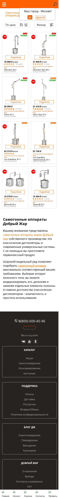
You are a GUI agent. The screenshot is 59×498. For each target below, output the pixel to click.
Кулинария (29, 450)
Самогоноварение (29, 363)
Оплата (29, 394)
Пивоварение (29, 440)
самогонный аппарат (32, 265)
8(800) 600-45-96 (31, 321)
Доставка (29, 399)
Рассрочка (29, 404)
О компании (29, 471)
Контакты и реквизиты (29, 481)
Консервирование (29, 368)
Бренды (29, 476)
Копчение (29, 373)
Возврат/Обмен (29, 409)
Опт (29, 486)
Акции (29, 358)
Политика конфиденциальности (29, 414)
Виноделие (29, 445)
